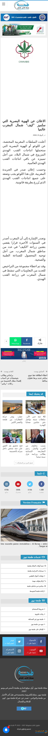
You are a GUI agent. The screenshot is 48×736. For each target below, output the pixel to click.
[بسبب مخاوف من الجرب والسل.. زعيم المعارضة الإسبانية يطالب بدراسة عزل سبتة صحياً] (35, 436)
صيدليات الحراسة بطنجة (36, 571)
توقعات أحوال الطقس (36, 576)
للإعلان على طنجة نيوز (36, 629)
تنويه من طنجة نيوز (37, 624)
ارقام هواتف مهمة (38, 581)
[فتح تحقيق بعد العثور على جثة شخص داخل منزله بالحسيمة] (12, 436)
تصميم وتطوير (26, 729)
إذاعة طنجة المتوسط (36, 591)
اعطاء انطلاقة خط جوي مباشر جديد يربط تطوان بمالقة (37, 378)
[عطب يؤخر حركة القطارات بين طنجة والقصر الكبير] (12, 407)
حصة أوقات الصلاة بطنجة (35, 566)
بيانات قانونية (39, 614)
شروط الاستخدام (37, 609)
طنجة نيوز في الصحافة (35, 619)
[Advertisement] (24, 90)
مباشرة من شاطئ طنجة (35, 586)
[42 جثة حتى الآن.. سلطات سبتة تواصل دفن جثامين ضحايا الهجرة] (35, 407)
